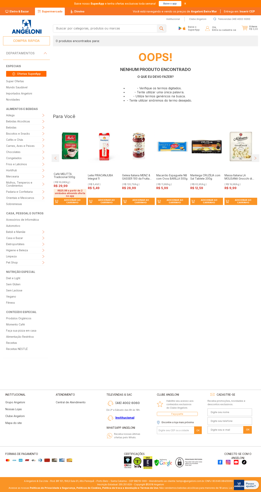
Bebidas (11, 127)
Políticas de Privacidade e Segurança (52, 487)
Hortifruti (11, 170)
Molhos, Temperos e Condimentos (19, 184)
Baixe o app (170, 3)
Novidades (13, 99)
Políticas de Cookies (88, 487)
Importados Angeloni (19, 93)
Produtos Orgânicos (18, 318)
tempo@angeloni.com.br (190, 481)
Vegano (11, 296)
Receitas (11, 342)
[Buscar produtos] (161, 28)
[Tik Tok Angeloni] (244, 462)
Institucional (124, 418)
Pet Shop (12, 262)
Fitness (10, 302)
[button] (239, 11)
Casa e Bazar (14, 238)
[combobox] (109, 28)
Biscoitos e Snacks (18, 133)
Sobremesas (14, 204)
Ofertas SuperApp (29, 73)
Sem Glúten (13, 284)
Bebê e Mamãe (15, 231)
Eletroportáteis (15, 244)
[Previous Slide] (55, 158)
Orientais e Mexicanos (20, 197)
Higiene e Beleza (17, 250)
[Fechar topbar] (185, 3)
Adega (10, 115)
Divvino (79, 11)
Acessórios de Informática (22, 219)
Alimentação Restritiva (20, 336)
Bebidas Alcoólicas (18, 121)
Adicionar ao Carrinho (72, 201)
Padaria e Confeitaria (19, 191)
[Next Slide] (255, 158)
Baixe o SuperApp (194, 28)
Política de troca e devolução (119, 487)
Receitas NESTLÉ (17, 348)
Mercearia (12, 176)
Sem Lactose (14, 290)
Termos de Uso (149, 487)
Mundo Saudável (17, 87)
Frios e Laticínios (16, 164)
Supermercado (52, 11)
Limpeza (11, 256)
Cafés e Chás (14, 139)
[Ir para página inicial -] (26, 27)
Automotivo (13, 225)
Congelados (14, 158)
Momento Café (15, 324)
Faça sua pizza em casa (21, 330)
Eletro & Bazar (19, 11)
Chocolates (13, 152)
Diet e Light (13, 278)
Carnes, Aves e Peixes (20, 145)
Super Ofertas (15, 81)
